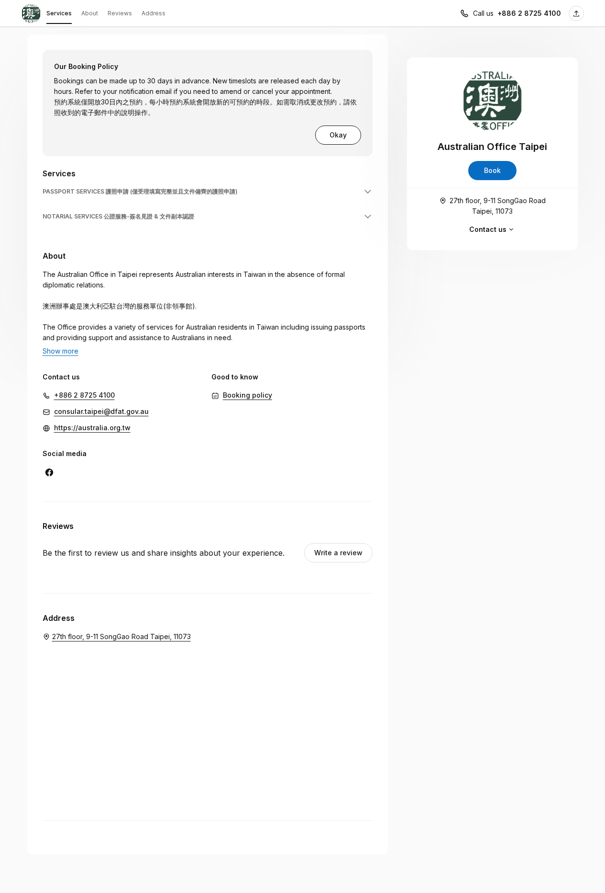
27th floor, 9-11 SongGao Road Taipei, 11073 (498, 205)
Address (153, 13)
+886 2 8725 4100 (529, 13)
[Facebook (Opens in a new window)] (49, 472)
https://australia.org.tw (92, 428)
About (89, 13)
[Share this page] (576, 13)
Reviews (120, 13)
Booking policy (247, 395)
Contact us (487, 229)
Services (59, 13)
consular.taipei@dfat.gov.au (101, 411)
